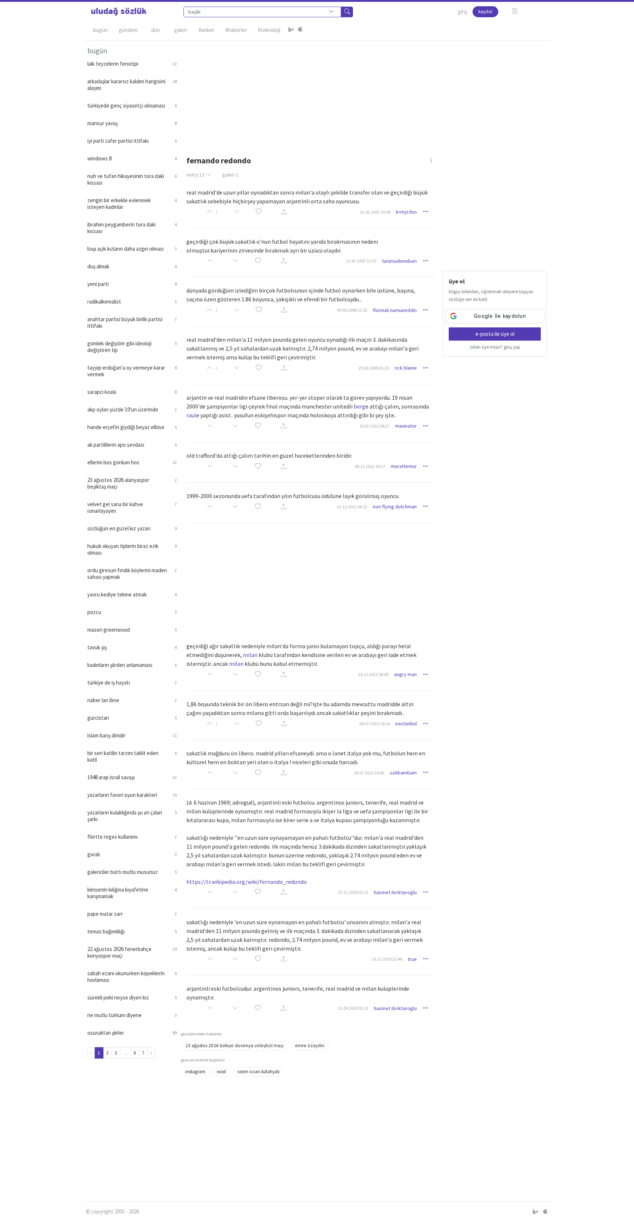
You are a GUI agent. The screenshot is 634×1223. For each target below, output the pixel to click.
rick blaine (405, 367)
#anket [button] (206, 29)
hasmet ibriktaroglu (395, 892)
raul (191, 415)
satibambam (403, 772)
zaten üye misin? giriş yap (495, 347)
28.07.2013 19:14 (374, 723)
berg (359, 406)
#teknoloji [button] (269, 29)
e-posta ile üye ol (495, 333)
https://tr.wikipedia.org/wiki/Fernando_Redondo (246, 881)
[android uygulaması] (291, 30)
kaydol (485, 11)
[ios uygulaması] (300, 30)
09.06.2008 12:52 (352, 310)
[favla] (259, 212)
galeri (230, 174)
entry (195, 174)
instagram (195, 1071)
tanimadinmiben (399, 261)
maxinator (406, 425)
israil (221, 1071)
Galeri (180, 29)
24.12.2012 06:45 (373, 674)
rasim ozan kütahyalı (258, 1071)
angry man (405, 674)
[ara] (347, 12)
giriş (462, 11)
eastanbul (406, 723)
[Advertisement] (364, 92)
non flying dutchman (395, 506)
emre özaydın (309, 1045)
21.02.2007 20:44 (375, 212)
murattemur (404, 466)
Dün (155, 29)
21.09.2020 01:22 (353, 1008)
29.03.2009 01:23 (373, 368)
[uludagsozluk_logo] (118, 12)
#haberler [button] (236, 29)
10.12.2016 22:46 (387, 959)
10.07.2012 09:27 (374, 426)
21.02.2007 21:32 (361, 261)
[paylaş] (284, 212)
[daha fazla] (515, 11)
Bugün (100, 29)
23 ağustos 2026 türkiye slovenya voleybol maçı (234, 1045)
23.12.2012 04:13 (352, 506)
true (412, 959)
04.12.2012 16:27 (370, 466)
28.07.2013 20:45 (369, 773)
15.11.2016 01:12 (353, 892)
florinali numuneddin (395, 310)
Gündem (128, 29)
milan (250, 654)
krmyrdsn (406, 211)
